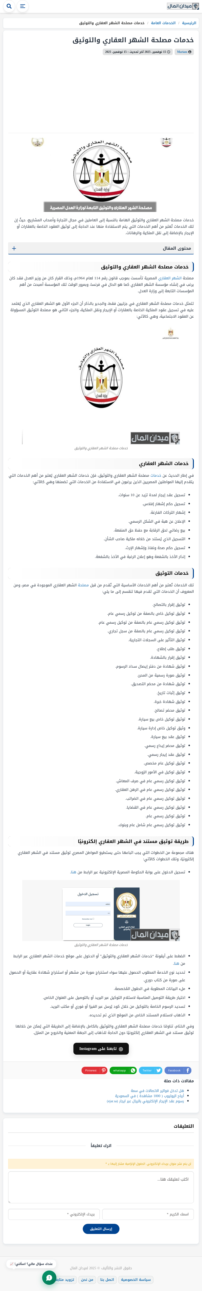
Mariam (182, 52)
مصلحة (83, 585)
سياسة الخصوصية (136, 1279)
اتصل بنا (107, 1279)
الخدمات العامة (163, 23)
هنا (73, 872)
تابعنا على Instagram (101, 1048)
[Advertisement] (101, 92)
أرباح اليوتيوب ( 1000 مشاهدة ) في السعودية (149, 1096)
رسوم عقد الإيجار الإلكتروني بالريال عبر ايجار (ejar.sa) (145, 1101)
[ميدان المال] (183, 6)
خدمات (156, 475)
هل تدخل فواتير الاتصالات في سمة (157, 1090)
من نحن (87, 1279)
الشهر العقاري (170, 278)
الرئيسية (188, 23)
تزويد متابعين (62, 1279)
